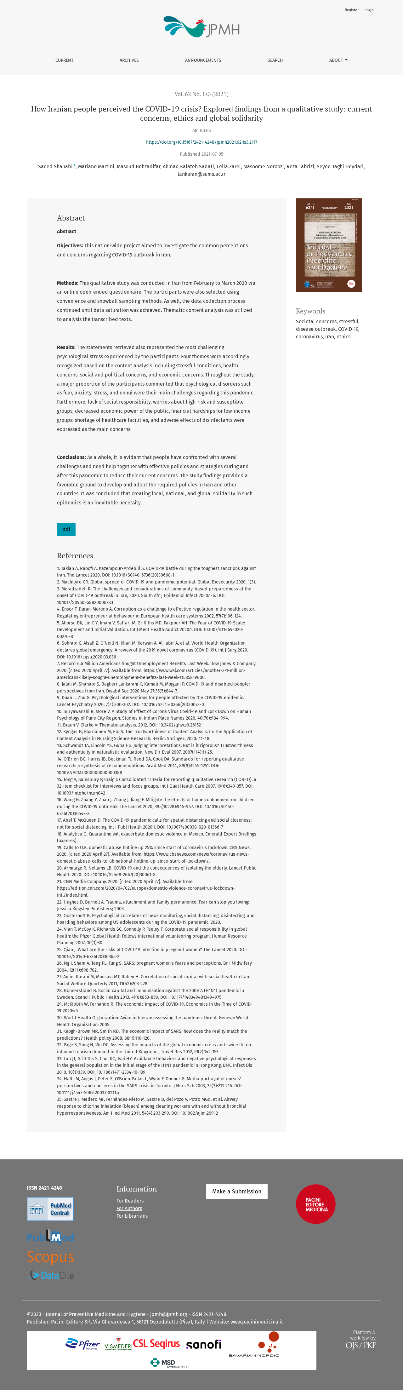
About (336, 60)
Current (64, 60)
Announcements (203, 60)
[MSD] (170, 1362)
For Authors (129, 1208)
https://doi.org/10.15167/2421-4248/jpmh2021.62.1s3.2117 (201, 142)
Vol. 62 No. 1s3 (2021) (201, 94)
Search (275, 60)
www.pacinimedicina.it (256, 1322)
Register (352, 10)
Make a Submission (237, 1191)
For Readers (130, 1201)
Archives (129, 60)
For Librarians (132, 1216)
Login (369, 10)
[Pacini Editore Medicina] (316, 1204)
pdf (66, 529)
